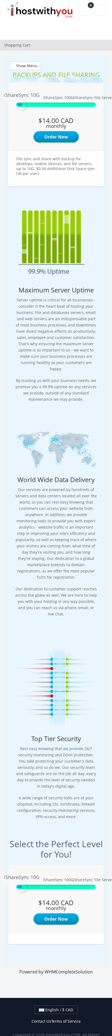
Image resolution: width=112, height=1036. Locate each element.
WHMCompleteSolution (69, 972)
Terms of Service (66, 1021)
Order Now (56, 137)
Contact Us (41, 1021)
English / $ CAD (58, 1009)
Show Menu (26, 65)
